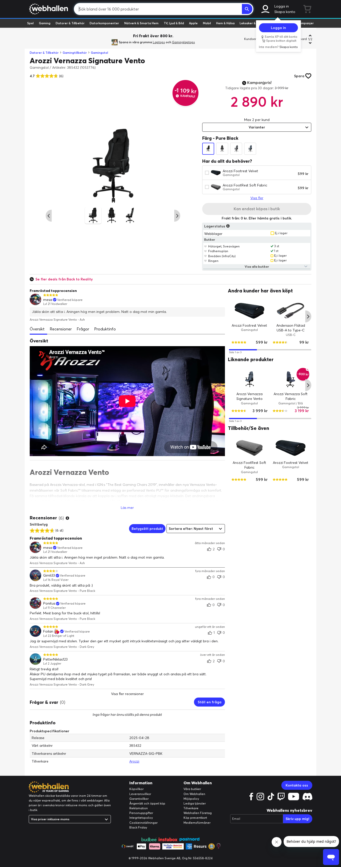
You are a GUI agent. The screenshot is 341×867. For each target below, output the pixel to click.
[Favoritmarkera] (205, 246)
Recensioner (61, 328)
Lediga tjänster (194, 803)
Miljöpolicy (191, 799)
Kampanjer (305, 23)
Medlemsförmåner (196, 823)
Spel (30, 23)
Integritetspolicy (141, 818)
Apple (193, 23)
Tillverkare (190, 808)
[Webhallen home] (48, 9)
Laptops (159, 42)
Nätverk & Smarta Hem (141, 23)
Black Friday (138, 827)
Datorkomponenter (104, 23)
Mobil (207, 23)
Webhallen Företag (197, 813)
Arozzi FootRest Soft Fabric (245, 185)
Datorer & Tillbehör (70, 23)
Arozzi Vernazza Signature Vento (249, 396)
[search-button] (247, 9)
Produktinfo (105, 328)
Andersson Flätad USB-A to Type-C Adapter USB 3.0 (290, 330)
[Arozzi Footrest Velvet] (249, 310)
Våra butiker (192, 789)
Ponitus (49, 603)
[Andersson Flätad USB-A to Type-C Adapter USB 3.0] (291, 310)
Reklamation (138, 808)
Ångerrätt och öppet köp (147, 803)
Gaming (44, 23)
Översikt (37, 328)
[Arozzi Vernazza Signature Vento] (249, 379)
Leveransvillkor (140, 794)
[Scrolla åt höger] (177, 216)
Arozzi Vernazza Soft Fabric (291, 396)
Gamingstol (99, 52)
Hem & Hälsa (225, 23)
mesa (47, 299)
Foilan (48, 631)
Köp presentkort (195, 818)
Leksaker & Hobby (253, 23)
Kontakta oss (297, 785)
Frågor (83, 328)
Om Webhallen (194, 794)
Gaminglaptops (183, 42)
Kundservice (253, 39)
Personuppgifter (141, 813)
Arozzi (134, 761)
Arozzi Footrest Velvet (240, 171)
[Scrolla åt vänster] (49, 216)
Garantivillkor (139, 799)
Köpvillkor (136, 789)
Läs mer (127, 507)
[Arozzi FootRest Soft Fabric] (249, 448)
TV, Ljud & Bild (174, 23)
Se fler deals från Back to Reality (64, 279)
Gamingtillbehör (75, 52)
